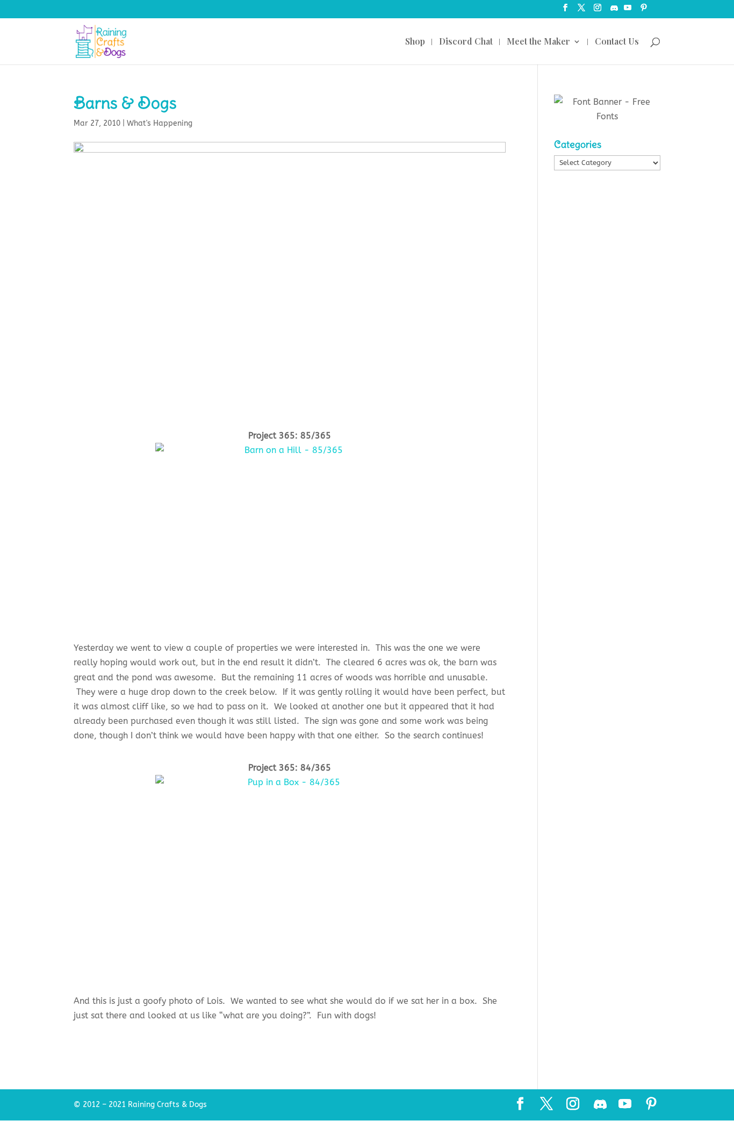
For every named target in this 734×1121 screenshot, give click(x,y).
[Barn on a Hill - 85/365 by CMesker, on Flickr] (290, 533)
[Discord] (614, 11)
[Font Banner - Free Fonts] (607, 116)
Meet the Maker (538, 42)
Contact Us (617, 42)
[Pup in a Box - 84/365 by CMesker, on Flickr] (290, 875)
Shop (415, 42)
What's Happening (159, 123)
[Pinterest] (643, 11)
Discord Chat (466, 42)
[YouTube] (627, 11)
